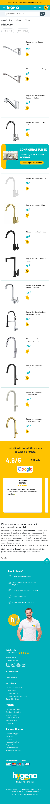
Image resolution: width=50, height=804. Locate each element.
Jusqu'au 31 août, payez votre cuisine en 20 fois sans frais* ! (25, 2)
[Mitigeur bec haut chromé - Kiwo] (13, 131)
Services (9, 739)
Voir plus (4, 558)
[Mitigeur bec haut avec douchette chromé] (13, 347)
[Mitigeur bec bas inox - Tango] (13, 77)
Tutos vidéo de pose (13, 699)
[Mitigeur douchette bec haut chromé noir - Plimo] (13, 320)
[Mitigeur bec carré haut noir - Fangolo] (13, 267)
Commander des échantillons (16, 696)
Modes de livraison (12, 742)
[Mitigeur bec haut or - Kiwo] (13, 214)
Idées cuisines (11, 691)
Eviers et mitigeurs (15, 20)
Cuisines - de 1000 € (13, 712)
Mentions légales (12, 789)
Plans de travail (11, 720)
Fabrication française (13, 750)
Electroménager (11, 715)
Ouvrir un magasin (12, 675)
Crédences (10, 723)
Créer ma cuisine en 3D (14, 688)
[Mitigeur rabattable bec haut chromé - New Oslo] (13, 294)
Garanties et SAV (12, 748)
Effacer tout (23, 31)
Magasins (9, 736)
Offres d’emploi (11, 678)
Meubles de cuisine (13, 709)
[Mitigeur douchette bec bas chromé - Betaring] (13, 104)
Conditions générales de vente (33, 789)
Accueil (4, 20)
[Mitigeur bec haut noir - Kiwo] (13, 240)
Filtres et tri (7, 31)
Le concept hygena (12, 733)
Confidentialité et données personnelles (25, 791)
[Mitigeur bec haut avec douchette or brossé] (13, 427)
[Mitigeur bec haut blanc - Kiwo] (13, 187)
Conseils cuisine (12, 693)
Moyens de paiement (13, 745)
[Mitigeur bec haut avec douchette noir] (13, 374)
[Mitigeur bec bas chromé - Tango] (13, 50)
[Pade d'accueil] (13, 7)
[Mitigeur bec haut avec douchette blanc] (13, 401)
